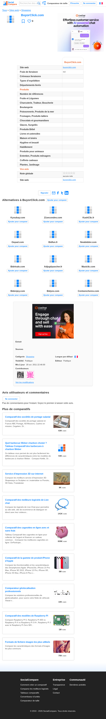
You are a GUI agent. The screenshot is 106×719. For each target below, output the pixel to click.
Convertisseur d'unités (30, 697)
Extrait (18, 342)
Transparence (59, 685)
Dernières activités (78, 685)
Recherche (39, 3)
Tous (4, 10)
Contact (56, 693)
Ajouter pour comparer (57, 200)
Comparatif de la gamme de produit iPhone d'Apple (27, 559)
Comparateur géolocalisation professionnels (20, 589)
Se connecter (89, 3)
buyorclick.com (69, 67)
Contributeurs (22, 368)
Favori (23, 21)
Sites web (14, 10)
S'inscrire (74, 3)
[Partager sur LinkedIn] (66, 193)
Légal (55, 689)
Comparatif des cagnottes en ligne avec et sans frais (27, 529)
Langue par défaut (64, 356)
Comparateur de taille (57, 3)
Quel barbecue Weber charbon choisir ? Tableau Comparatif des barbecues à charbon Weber (26, 446)
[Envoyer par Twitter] (62, 193)
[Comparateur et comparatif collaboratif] (10, 3)
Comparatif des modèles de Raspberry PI (26, 616)
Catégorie (20, 356)
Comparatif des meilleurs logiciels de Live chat (27, 501)
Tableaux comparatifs (29, 693)
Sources (19, 349)
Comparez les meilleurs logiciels (34, 689)
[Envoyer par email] (53, 193)
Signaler (44, 193)
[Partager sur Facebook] (58, 193)
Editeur (58, 361)
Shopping (26, 10)
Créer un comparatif (44, 3)
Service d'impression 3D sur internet (24, 474)
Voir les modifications (24, 382)
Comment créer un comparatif (33, 685)
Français (101, 3)
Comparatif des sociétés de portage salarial (27, 417)
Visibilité (19, 361)
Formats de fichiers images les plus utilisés (27, 642)
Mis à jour (20, 365)
